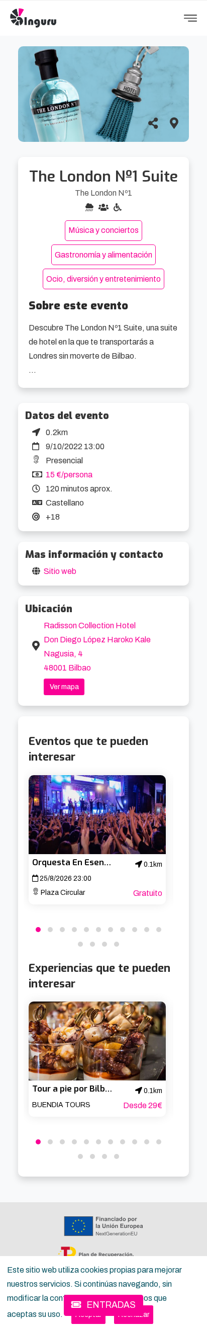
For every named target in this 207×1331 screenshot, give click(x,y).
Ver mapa (64, 687)
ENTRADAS (110, 1305)
